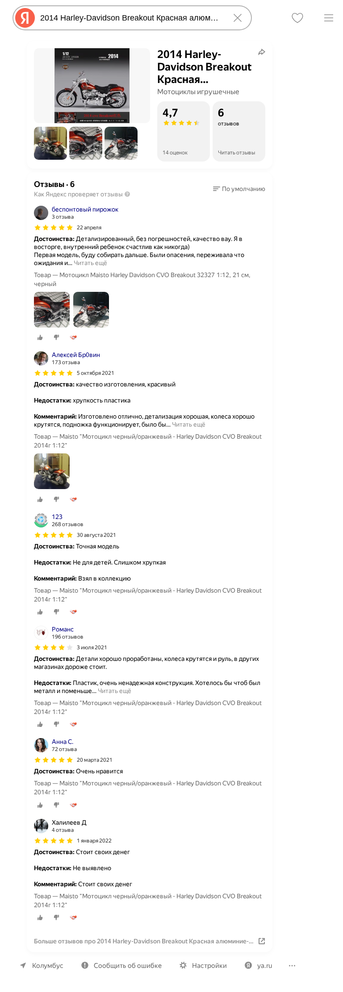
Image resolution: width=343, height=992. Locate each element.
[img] (53, 227)
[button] (50, 143)
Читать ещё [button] (90, 262)
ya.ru (264, 966)
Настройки (209, 966)
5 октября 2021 (95, 373)
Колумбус (47, 966)
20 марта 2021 (95, 760)
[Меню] (329, 18)
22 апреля (89, 227)
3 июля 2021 (92, 647)
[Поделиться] (261, 51)
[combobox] (130, 17)
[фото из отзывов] (52, 310)
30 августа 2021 (96, 535)
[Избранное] (297, 18)
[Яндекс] (25, 18)
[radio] (40, 337)
